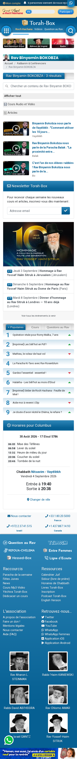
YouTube (51, 626)
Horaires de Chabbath (55, 583)
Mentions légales (13, 626)
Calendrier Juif (50, 575)
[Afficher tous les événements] (25, 3)
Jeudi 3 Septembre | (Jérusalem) (37, 273)
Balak (35, 155)
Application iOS (54, 638)
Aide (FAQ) (10, 634)
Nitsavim (37, 472)
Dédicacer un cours (15, 596)
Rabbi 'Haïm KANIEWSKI (57, 675)
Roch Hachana (23, 29)
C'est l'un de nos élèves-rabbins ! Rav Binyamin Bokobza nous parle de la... (53, 167)
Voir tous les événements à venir (39, 315)
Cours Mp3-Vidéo (14, 587)
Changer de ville (39, 499)
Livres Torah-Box (52, 587)
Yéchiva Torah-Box (15, 592)
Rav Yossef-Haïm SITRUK (58, 739)
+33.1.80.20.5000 (59, 516)
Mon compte (13, 3)
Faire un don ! (11, 621)
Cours (35, 327)
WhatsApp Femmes (57, 634)
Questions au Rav (58, 327)
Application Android (57, 643)
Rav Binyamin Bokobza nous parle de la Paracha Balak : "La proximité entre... (51, 147)
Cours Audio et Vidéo (21, 104)
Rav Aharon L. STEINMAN (19, 677)
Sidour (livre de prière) (55, 579)
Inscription (48, 592)
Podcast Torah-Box (53, 596)
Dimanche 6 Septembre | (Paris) (38, 286)
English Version (51, 600)
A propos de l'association (19, 617)
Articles (12, 112)
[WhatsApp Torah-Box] (71, 3)
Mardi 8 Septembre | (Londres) (36, 302)
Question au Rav (53, 29)
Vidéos (38, 29)
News (6, 583)
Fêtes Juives (11, 579)
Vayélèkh (37, 136)
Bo (33, 175)
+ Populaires (15, 327)
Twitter (49, 617)
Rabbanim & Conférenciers (31, 63)
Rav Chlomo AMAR (58, 708)
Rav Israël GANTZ (19, 736)
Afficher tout (12, 96)
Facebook (51, 621)
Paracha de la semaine (17, 575)
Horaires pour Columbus (31, 425)
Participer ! (66, 11)
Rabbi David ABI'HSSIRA (19, 708)
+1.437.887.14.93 (59, 526)
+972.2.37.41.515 (21, 526)
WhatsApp (51, 630)
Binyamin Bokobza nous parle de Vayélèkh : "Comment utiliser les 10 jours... (53, 127)
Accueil (9, 63)
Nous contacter (21, 516)
